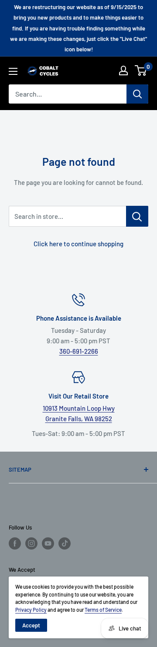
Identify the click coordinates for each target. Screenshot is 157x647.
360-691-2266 (78, 351)
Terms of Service (103, 610)
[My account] (123, 70)
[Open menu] (13, 71)
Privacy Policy (31, 610)
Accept (31, 625)
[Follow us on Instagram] (31, 543)
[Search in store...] (137, 216)
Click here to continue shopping (78, 244)
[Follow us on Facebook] (15, 543)
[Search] (137, 94)
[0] (141, 70)
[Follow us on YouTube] (48, 543)
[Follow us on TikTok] (64, 543)
